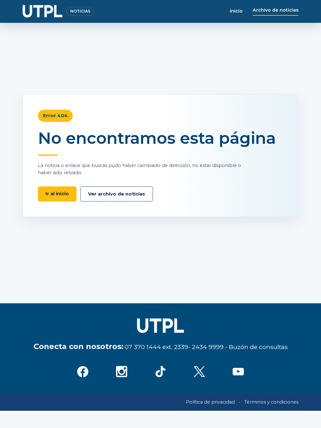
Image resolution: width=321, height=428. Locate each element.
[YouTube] (238, 371)
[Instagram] (122, 371)
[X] (199, 371)
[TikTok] (160, 371)
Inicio (236, 11)
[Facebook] (83, 371)
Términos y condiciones (271, 402)
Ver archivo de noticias (116, 194)
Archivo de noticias (275, 10)
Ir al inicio (57, 193)
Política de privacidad (210, 402)
